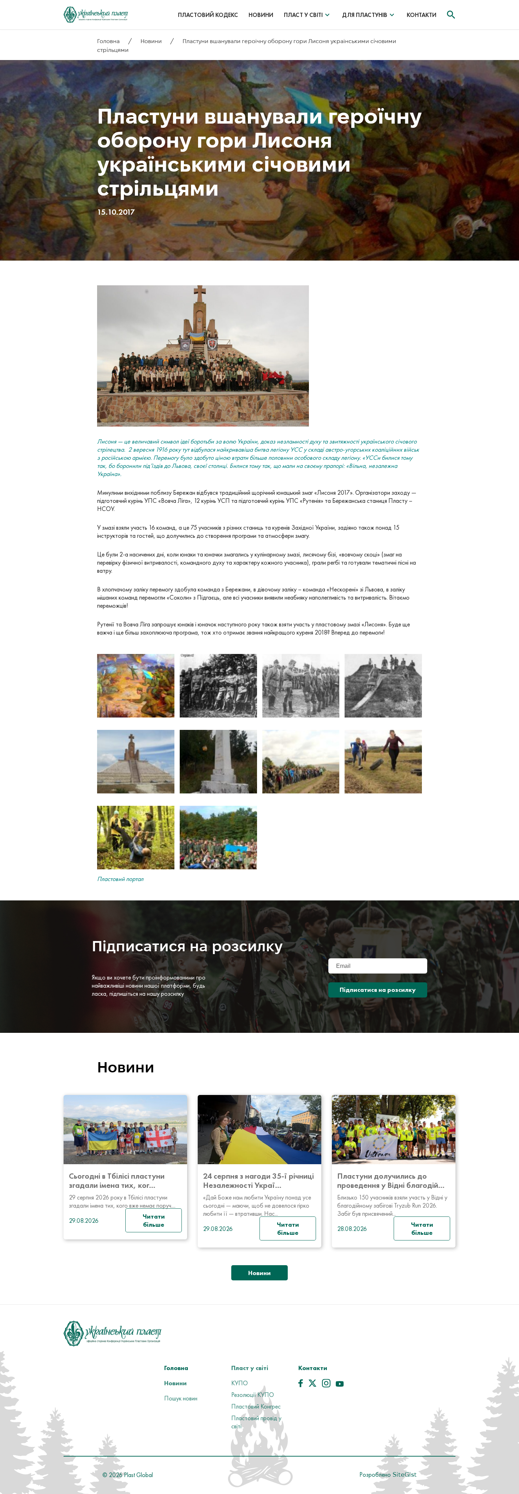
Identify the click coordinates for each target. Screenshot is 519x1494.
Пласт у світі (303, 15)
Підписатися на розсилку (378, 990)
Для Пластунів (364, 15)
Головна (109, 41)
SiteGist (404, 1474)
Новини (261, 15)
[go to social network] (300, 1385)
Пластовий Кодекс (208, 15)
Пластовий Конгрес (256, 1406)
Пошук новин (180, 1398)
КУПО (239, 1383)
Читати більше (154, 1220)
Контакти (421, 15)
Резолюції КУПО (252, 1395)
